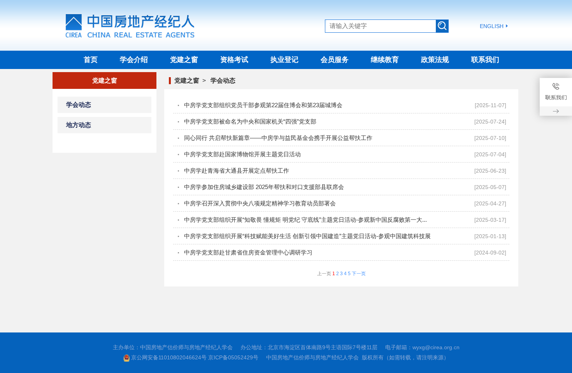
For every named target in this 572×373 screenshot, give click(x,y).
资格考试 (234, 60)
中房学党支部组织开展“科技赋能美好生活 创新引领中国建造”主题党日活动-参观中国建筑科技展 (307, 236)
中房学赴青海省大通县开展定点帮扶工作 (236, 170)
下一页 (359, 273)
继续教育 (385, 60)
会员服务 (335, 60)
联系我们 (485, 60)
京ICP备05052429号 (233, 357)
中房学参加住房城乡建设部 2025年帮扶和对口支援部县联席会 (264, 187)
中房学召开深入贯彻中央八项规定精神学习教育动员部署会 (260, 203)
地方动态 (78, 125)
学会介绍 (134, 60)
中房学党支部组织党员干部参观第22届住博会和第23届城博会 (263, 105)
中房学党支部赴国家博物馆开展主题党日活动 (242, 154)
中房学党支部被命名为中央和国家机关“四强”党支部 (250, 121)
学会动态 (78, 104)
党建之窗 (184, 60)
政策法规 (435, 60)
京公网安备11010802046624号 (169, 357)
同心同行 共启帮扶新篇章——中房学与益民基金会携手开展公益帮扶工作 (278, 137)
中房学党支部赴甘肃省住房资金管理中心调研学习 (248, 252)
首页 (91, 60)
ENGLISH (492, 26)
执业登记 (284, 60)
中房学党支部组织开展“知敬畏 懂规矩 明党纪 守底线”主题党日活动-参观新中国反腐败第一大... (305, 219)
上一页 (324, 273)
